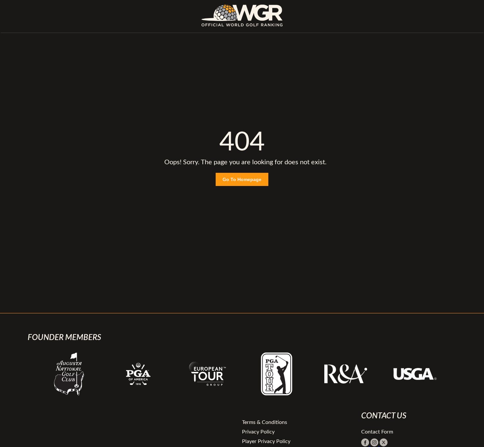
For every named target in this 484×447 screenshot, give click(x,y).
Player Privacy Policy (266, 441)
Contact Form (377, 431)
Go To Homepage (242, 179)
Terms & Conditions (264, 422)
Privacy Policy (258, 431)
